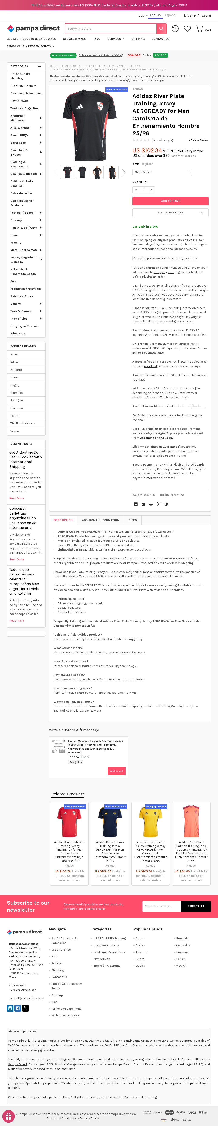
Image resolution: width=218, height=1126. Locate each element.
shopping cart (164, 272)
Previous (56, 172)
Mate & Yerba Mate (24, 250)
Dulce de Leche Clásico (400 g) (100, 55)
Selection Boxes (21, 296)
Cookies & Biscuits (24, 174)
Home (14, 235)
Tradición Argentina (24, 108)
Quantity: (140, 182)
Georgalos (17, 400)
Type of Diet (18, 318)
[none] (90, 125)
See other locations (183, 155)
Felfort (15, 416)
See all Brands (75, 39)
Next (123, 172)
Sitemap (57, 995)
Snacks (15, 304)
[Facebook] (135, 504)
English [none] (155, 15)
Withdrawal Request (65, 1015)
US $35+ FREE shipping (20, 76)
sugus (160, 80)
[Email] (143, 504)
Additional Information (100, 520)
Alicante (16, 370)
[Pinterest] (166, 504)
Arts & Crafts (20, 128)
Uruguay (167, 438)
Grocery (16, 220)
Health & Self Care (23, 227)
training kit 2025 (155, 76)
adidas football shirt (179, 76)
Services (114, 39)
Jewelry (15, 242)
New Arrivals (19, 101)
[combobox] (116, 28)
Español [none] (170, 15)
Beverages (18, 142)
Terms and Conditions (66, 1009)
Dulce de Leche (21, 193)
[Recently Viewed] (176, 28)
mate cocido (146, 80)
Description (63, 520)
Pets (13, 281)
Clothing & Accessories (19, 164)
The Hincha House (22, 423)
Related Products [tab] (67, 794)
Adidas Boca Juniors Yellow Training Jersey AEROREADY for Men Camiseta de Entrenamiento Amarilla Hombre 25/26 (150, 851)
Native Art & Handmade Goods (23, 272)
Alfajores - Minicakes (18, 118)
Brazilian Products (23, 86)
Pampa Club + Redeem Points (29, 46)
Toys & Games (20, 311)
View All (15, 431)
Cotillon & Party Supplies (21, 184)
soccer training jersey (123, 80)
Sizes (133, 520)
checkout (150, 366)
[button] (170, 212)
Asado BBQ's (19, 135)
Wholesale (17, 333)
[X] (158, 504)
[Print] (151, 504)
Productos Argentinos (26, 289)
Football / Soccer (22, 213)
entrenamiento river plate (65, 80)
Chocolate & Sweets (19, 152)
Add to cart (116, 771)
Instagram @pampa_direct (76, 1059)
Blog (54, 1002)
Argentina (147, 438)
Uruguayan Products (25, 326)
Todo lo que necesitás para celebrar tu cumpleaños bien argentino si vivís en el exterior (24, 581)
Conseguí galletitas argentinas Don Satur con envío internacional (22, 518)
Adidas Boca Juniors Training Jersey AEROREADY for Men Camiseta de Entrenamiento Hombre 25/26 (110, 851)
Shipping (138, 39)
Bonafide (16, 393)
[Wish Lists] (188, 28)
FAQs (97, 39)
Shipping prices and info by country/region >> (165, 258)
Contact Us (161, 39)
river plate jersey (132, 76)
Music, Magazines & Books (23, 260)
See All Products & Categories (31, 39)
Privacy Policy (89, 1118)
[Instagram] (10, 1008)
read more (16, 498)
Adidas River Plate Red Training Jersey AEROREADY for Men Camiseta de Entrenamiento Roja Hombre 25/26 (69, 851)
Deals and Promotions (26, 93)
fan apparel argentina (95, 80)
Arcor (14, 354)
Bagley (15, 385)
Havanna (16, 408)
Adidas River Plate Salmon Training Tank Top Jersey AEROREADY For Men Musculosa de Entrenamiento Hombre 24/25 (191, 851)
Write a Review (199, 140)
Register (205, 15)
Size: (142, 164)
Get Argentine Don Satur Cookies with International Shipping (25, 459)
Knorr (14, 377)
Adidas (15, 362)
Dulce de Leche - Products (22, 203)
